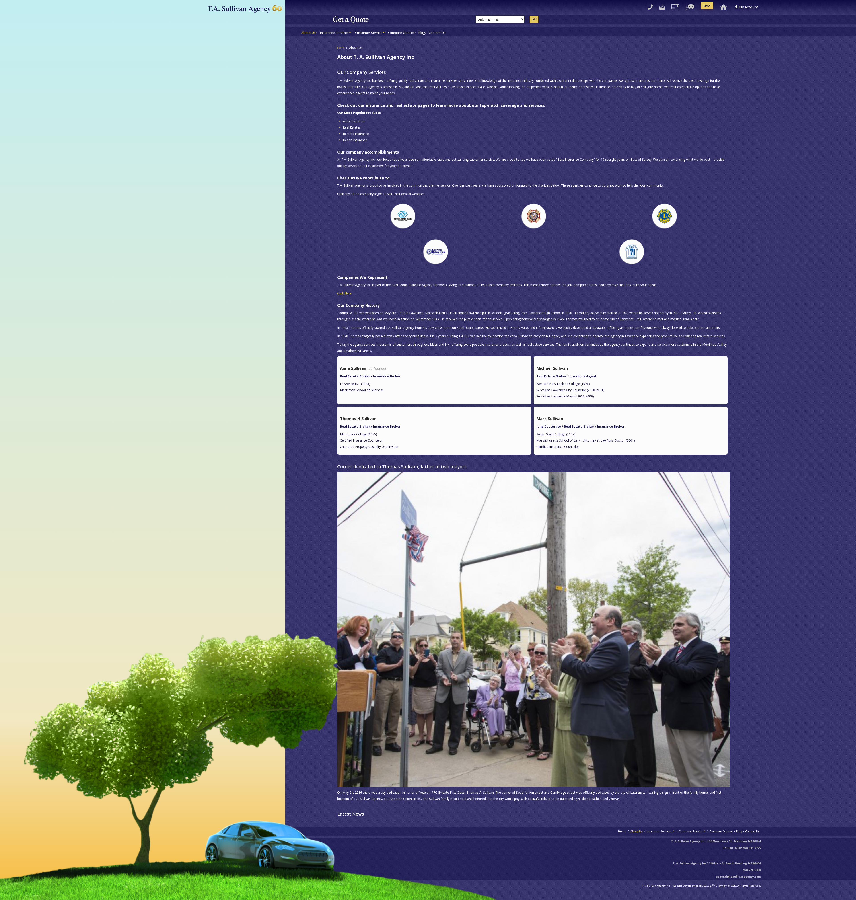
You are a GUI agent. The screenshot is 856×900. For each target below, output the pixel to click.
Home (341, 48)
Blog (421, 32)
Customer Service (368, 32)
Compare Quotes (401, 32)
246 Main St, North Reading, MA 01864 (735, 863)
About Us (308, 32)
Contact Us (437, 32)
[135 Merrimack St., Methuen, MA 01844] (675, 6)
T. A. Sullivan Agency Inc (655, 885)
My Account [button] (748, 7)
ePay (707, 6)
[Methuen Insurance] (723, 6)
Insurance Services (334, 32)
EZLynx (708, 885)
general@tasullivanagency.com (738, 877)
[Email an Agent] (662, 6)
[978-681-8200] (650, 6)
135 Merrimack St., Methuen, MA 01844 (734, 841)
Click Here (344, 293)
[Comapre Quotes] (690, 6)
